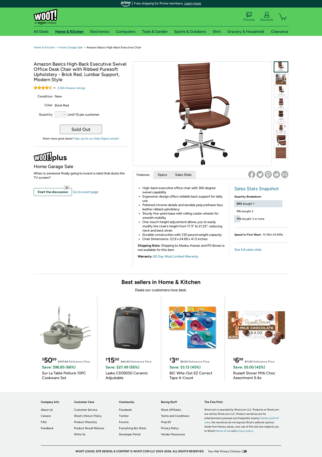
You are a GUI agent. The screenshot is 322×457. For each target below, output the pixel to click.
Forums (249, 20)
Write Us (79, 434)
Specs (162, 175)
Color (49, 105)
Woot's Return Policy (88, 416)
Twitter (124, 416)
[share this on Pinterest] (268, 174)
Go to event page (85, 192)
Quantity (46, 115)
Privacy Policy (170, 428)
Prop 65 (166, 422)
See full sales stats (248, 250)
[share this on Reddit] (276, 174)
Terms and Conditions (175, 416)
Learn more (192, 3)
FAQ (43, 422)
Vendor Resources (173, 434)
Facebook (125, 409)
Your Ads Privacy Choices (224, 451)
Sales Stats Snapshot (256, 188)
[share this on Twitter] (260, 174)
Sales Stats (183, 175)
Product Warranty (85, 422)
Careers (46, 416)
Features (143, 175)
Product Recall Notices (89, 428)
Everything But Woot (132, 428)
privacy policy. (245, 430)
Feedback (47, 428)
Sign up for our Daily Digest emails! (96, 138)
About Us (47, 409)
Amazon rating (71, 88)
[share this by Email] (284, 174)
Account (266, 20)
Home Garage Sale (71, 47)
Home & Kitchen (44, 47)
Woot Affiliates (171, 409)
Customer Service (85, 409)
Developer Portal (129, 434)
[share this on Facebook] (251, 174)
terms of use (223, 430)
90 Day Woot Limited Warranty (175, 256)
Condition (45, 96)
